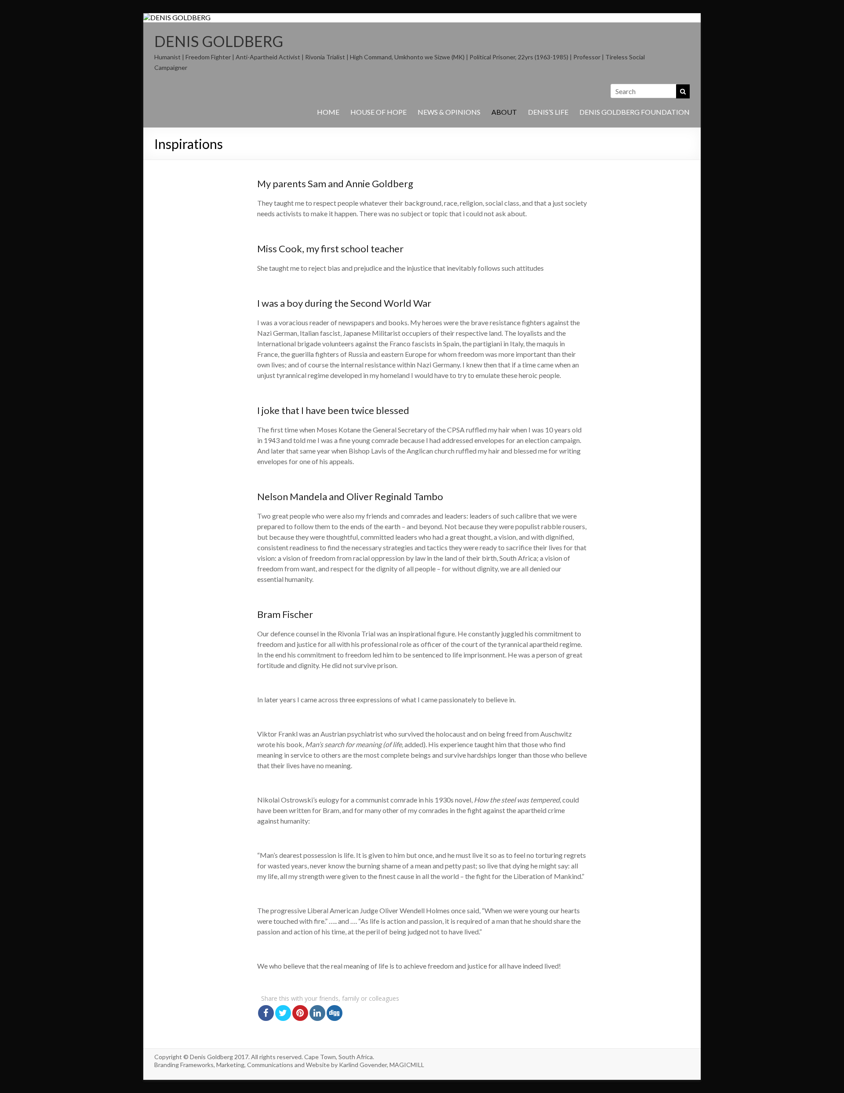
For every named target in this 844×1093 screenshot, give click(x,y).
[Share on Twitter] (283, 1013)
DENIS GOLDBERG (218, 41)
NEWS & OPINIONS (449, 112)
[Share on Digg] (334, 1013)
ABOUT (504, 112)
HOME (328, 112)
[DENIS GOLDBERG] (177, 17)
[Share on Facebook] (266, 1013)
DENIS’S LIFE (548, 112)
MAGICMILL (406, 1064)
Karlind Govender (363, 1064)
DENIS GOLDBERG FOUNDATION (634, 112)
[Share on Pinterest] (300, 1013)
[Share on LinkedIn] (317, 1013)
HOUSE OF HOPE (378, 112)
